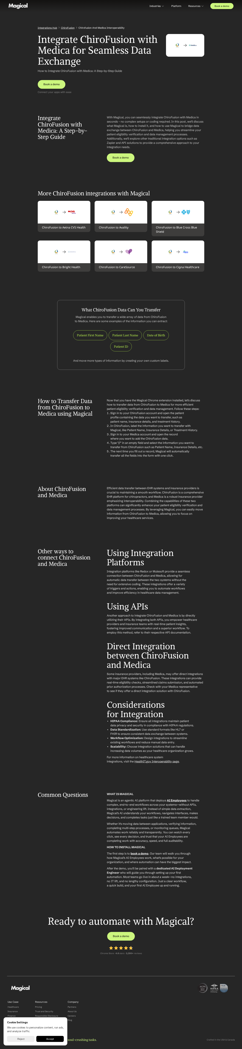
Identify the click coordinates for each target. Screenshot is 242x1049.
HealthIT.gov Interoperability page (156, 761)
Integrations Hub (47, 27)
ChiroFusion (68, 27)
